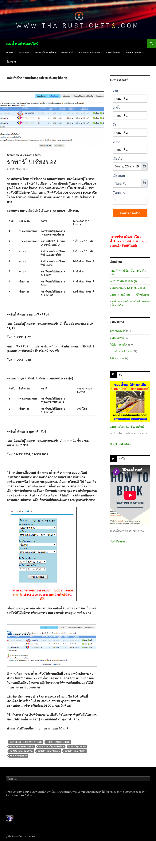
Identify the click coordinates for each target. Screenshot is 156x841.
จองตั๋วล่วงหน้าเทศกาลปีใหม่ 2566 (129, 294)
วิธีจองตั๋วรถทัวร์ (118, 530)
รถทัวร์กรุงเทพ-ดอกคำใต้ (21, 751)
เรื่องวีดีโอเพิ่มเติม (120, 541)
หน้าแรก (10, 52)
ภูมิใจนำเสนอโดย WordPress (20, 836)
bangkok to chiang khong (26, 742)
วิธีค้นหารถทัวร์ (14, 155)
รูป (120, 374)
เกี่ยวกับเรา (11, 61)
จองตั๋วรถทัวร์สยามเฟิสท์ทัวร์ (51, 746)
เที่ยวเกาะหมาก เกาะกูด (123, 280)
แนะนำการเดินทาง (134, 52)
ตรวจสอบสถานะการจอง (89, 52)
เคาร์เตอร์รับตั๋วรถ (113, 52)
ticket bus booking (58, 742)
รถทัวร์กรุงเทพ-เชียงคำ (75, 751)
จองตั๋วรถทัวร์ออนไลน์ (22, 43)
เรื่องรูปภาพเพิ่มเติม (120, 444)
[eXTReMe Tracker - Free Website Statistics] (10, 818)
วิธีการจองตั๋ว (24, 52)
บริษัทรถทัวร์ (67, 52)
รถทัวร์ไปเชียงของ (32, 161)
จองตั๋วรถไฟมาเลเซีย (120, 433)
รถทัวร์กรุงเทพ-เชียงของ (49, 751)
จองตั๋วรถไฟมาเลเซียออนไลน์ (127, 426)
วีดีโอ (122, 458)
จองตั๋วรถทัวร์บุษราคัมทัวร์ (21, 746)
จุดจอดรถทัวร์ (118, 330)
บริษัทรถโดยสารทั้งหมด (46, 52)
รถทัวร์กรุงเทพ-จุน (77, 746)
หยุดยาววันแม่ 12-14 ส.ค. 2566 (128, 287)
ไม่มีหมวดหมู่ (117, 358)
